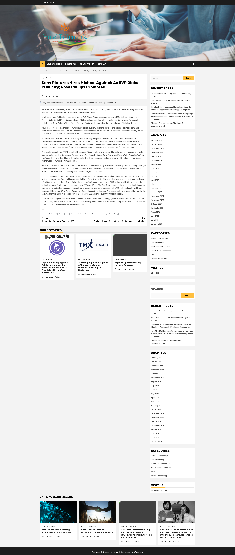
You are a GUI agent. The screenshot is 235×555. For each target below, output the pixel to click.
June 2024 (155, 220)
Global (61, 214)
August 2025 (156, 164)
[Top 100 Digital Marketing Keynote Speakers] (130, 245)
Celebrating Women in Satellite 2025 (58, 219)
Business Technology (159, 238)
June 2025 (155, 172)
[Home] (42, 64)
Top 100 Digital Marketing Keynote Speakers (128, 263)
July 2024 (155, 216)
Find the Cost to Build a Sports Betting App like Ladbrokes (120, 219)
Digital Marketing (47, 78)
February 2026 (156, 140)
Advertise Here (54, 64)
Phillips (80, 214)
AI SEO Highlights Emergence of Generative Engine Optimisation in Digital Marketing (93, 266)
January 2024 (156, 224)
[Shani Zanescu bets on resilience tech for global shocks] (97, 512)
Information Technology (160, 246)
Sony (116, 214)
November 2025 (157, 152)
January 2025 (156, 192)
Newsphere (125, 552)
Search (157, 289)
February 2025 (156, 188)
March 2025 (155, 184)
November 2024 (157, 200)
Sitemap (102, 64)
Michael (73, 214)
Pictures (87, 214)
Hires (67, 214)
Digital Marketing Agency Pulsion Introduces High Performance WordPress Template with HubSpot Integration (55, 267)
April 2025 (155, 180)
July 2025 (155, 168)
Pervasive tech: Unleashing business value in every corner (57, 531)
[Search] (193, 64)
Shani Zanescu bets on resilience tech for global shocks (97, 531)
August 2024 (156, 212)
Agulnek (49, 214)
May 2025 (155, 176)
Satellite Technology (159, 258)
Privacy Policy (87, 64)
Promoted (95, 214)
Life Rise (155, 273)
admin (57, 96)
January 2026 (156, 144)
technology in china (159, 490)
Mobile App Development (161, 250)
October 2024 (156, 204)
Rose (110, 214)
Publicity (104, 214)
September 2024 (157, 208)
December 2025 (157, 148)
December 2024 (157, 196)
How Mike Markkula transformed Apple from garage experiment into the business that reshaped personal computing (172, 116)
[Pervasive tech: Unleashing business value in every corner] (58, 512)
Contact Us (70, 64)
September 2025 (157, 160)
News (153, 254)
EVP (55, 214)
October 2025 (156, 156)
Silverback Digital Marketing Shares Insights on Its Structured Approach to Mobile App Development (136, 533)
